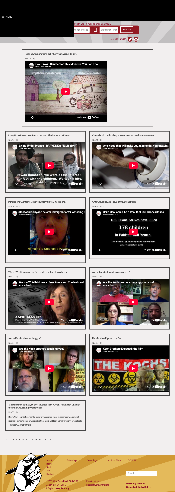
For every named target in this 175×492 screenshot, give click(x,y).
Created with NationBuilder (138, 487)
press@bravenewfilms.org (97, 485)
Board (49, 464)
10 (40, 440)
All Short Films (114, 460)
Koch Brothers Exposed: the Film (106, 338)
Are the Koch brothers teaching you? (24, 338)
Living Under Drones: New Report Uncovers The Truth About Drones (39, 135)
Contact (50, 474)
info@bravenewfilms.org (57, 488)
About (49, 460)
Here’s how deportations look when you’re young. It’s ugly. (51, 53)
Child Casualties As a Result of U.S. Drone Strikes (114, 201)
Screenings (92, 460)
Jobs (48, 470)
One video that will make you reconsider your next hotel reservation (123, 135)
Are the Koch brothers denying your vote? (111, 272)
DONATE (132, 460)
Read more (25, 425)
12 (49, 440)
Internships (72, 460)
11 (44, 440)
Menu (9, 17)
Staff (48, 467)
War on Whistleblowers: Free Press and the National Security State (38, 272)
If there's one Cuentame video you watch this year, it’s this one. (36, 201)
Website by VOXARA (135, 483)
